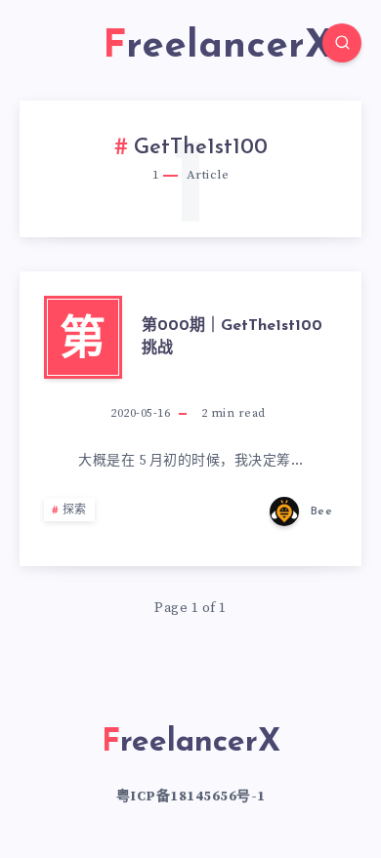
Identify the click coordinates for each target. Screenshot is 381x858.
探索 (75, 510)
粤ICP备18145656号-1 (191, 796)
